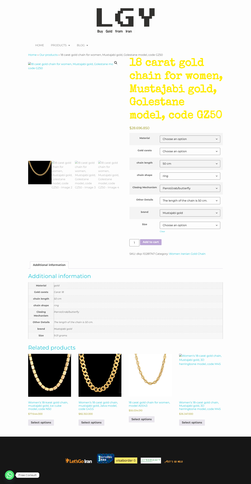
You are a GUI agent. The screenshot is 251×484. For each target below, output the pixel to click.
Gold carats (145, 150)
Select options (41, 422)
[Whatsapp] (9, 475)
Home (32, 54)
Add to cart (151, 242)
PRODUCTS (59, 45)
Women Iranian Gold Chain (187, 253)
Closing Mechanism (145, 187)
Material (145, 138)
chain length (145, 163)
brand (144, 212)
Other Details (144, 199)
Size (144, 224)
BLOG (81, 45)
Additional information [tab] (49, 265)
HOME (39, 45)
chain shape (144, 175)
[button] (116, 63)
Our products (48, 54)
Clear (162, 231)
